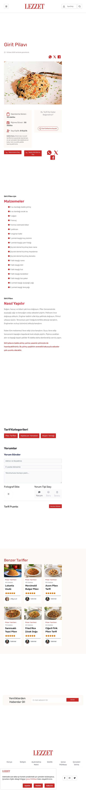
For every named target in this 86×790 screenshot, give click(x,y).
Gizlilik (49, 762)
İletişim (23, 762)
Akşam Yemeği (48, 436)
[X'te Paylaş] (54, 57)
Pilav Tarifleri (10, 436)
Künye (9, 762)
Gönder (72, 699)
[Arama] (79, 6)
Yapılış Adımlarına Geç (34, 153)
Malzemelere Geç (14, 152)
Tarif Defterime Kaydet (49, 128)
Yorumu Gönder (55, 506)
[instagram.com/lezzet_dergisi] (69, 778)
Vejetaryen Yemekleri (29, 436)
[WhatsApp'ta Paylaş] (50, 57)
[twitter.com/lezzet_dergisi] (74, 778)
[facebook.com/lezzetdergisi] (65, 778)
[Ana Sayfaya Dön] (43, 753)
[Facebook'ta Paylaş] (59, 57)
